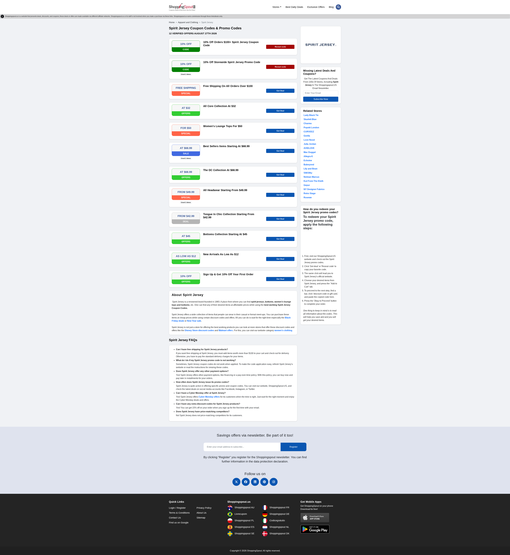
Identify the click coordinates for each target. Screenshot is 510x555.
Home (172, 22)
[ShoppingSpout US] (182, 7)
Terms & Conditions (179, 512)
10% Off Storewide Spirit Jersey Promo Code (231, 62)
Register (294, 447)
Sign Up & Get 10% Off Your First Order (228, 274)
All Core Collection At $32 (219, 106)
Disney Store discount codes (199, 330)
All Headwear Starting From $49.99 (225, 190)
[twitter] (236, 482)
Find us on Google (178, 522)
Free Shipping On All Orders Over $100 (228, 86)
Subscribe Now (321, 99)
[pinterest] (264, 482)
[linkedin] (255, 482)
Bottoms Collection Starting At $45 (225, 234)
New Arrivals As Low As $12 (221, 254)
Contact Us (175, 517)
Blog (331, 7)
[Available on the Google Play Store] (314, 529)
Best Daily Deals (294, 7)
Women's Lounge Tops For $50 (222, 126)
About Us (201, 512)
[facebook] (246, 482)
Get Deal (280, 91)
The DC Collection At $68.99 (220, 170)
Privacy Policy (204, 508)
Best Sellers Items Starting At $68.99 (226, 146)
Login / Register (177, 508)
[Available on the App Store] (314, 517)
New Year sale (194, 321)
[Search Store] (338, 7)
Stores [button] (275, 7)
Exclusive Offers (316, 7)
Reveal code (280, 47)
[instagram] (274, 482)
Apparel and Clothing (188, 22)
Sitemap (201, 517)
